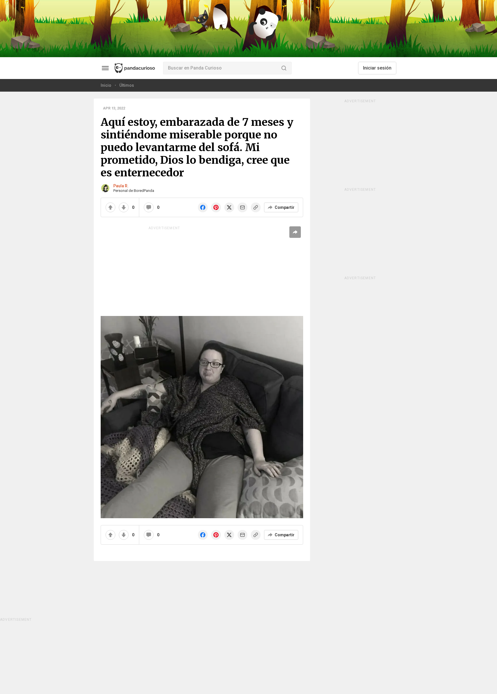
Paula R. (121, 186)
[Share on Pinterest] (216, 207)
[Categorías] (105, 68)
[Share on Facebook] (203, 207)
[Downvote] (124, 207)
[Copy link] (256, 207)
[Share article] (295, 232)
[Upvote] (110, 207)
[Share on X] (229, 207)
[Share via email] (242, 207)
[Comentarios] (149, 207)
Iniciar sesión (377, 68)
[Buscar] (284, 68)
